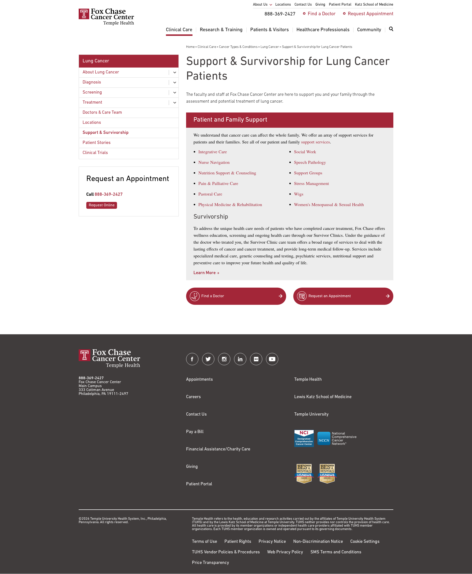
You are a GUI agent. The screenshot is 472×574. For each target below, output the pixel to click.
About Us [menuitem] (260, 5)
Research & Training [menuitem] (221, 30)
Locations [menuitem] (283, 5)
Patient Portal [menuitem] (340, 5)
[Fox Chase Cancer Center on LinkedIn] (240, 359)
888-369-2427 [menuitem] (280, 14)
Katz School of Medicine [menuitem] (374, 5)
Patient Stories (97, 143)
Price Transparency (210, 563)
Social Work (305, 151)
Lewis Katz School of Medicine (323, 397)
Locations (92, 123)
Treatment (92, 102)
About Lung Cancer (101, 72)
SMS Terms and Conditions (335, 552)
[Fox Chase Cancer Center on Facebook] (192, 359)
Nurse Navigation (214, 162)
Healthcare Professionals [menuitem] (323, 30)
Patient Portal (199, 484)
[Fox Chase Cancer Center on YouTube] (272, 359)
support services (315, 142)
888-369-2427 (109, 195)
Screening (92, 92)
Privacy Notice (272, 542)
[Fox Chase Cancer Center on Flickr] (256, 359)
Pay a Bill (195, 432)
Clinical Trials (95, 153)
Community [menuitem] (369, 30)
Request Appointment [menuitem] (370, 14)
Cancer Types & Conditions (238, 47)
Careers (193, 397)
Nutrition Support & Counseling (227, 173)
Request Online (102, 205)
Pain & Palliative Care (218, 183)
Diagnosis (92, 82)
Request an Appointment (330, 296)
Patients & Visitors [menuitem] (269, 30)
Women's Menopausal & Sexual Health (329, 204)
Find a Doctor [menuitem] (322, 14)
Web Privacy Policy (285, 552)
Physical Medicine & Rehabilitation (230, 204)
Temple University (311, 414)
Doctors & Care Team (102, 113)
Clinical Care (207, 47)
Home (190, 47)
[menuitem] (391, 32)
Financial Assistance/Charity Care (218, 449)
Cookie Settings (365, 542)
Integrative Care (212, 151)
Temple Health (308, 380)
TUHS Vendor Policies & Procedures (226, 552)
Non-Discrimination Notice (318, 542)
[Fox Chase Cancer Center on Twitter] (208, 359)
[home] (106, 25)
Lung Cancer (270, 47)
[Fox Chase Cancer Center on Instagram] (224, 359)
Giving (192, 467)
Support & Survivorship (106, 133)
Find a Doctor (212, 296)
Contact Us (196, 414)
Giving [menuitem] (320, 5)
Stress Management (311, 183)
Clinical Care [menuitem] (179, 30)
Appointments (199, 380)
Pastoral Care (210, 194)
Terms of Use (204, 542)
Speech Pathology (310, 162)
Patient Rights (237, 542)
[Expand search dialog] (391, 30)
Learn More (204, 273)
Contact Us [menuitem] (303, 5)
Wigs (298, 194)
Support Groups (308, 173)
